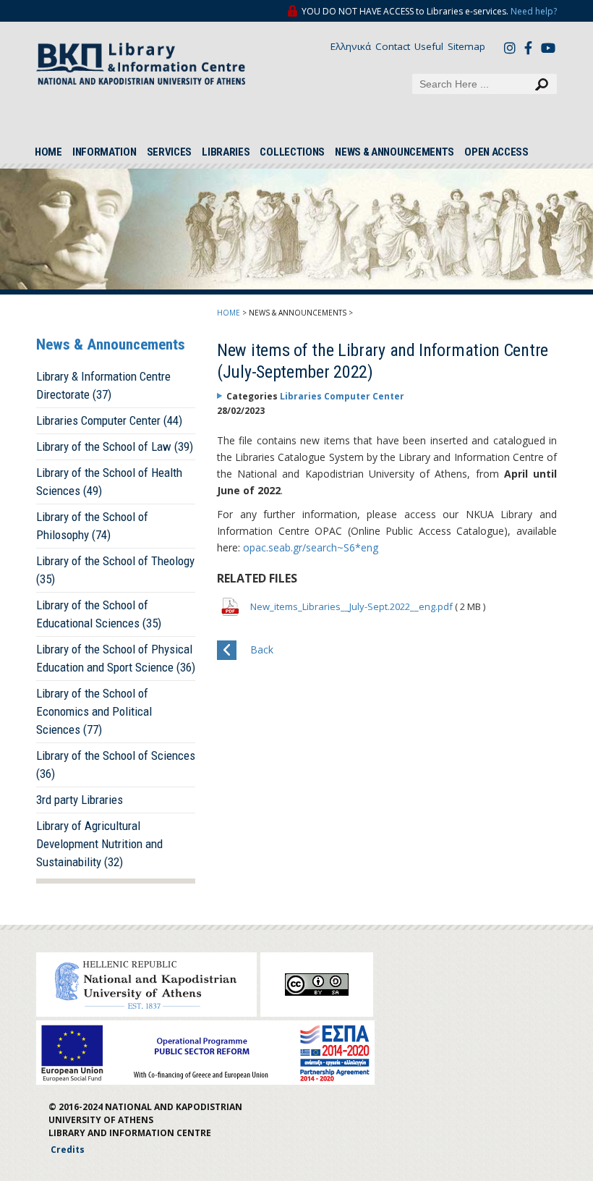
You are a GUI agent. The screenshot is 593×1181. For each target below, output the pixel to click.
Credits (68, 1149)
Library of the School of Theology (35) (115, 570)
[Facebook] (532, 47)
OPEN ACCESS (496, 151)
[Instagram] (512, 47)
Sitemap (466, 46)
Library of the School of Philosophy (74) (92, 525)
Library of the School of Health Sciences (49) (109, 481)
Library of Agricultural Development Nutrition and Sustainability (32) (99, 843)
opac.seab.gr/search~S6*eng (310, 547)
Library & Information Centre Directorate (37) (103, 385)
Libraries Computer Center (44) (109, 420)
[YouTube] (549, 49)
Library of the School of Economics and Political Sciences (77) (94, 711)
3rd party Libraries (79, 799)
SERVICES (169, 151)
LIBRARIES (225, 151)
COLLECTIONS (292, 151)
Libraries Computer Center (342, 396)
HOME (48, 151)
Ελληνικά (350, 46)
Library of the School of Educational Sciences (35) (98, 614)
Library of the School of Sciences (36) (115, 764)
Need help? (534, 11)
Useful (428, 46)
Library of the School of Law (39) (114, 446)
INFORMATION (104, 151)
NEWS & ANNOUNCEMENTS (394, 151)
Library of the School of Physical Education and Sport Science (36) (115, 658)
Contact (392, 46)
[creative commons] (316, 984)
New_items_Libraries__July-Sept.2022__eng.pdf (352, 606)
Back (261, 649)
